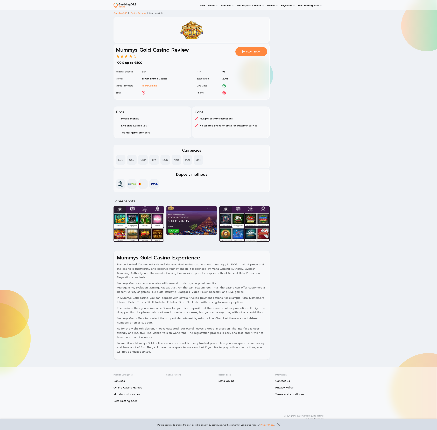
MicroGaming (149, 86)
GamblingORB (120, 13)
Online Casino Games (128, 388)
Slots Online (226, 381)
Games (271, 5)
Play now (253, 51)
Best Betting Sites (308, 5)
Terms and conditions (289, 394)
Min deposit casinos (127, 394)
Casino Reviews (138, 13)
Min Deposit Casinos (249, 5)
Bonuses (226, 5)
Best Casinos (207, 5)
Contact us (282, 381)
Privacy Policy (267, 424)
